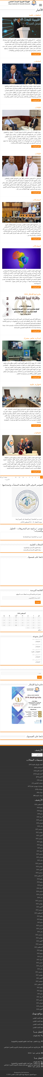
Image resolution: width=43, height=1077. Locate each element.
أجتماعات (40, 767)
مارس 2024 (39, 891)
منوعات (40, 789)
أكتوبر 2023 (39, 907)
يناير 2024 (40, 897)
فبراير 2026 (39, 823)
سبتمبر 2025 (39, 838)
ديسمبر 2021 (39, 972)
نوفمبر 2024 (39, 866)
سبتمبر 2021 (39, 981)
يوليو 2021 (40, 987)
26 (16, 625)
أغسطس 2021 (38, 984)
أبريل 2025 (40, 851)
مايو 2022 (40, 956)
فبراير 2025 (39, 857)
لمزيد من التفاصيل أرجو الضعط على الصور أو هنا (29, 519)
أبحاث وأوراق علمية (37, 764)
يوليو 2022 (40, 950)
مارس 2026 (39, 820)
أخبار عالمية (39, 770)
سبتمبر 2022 (39, 944)
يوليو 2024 (40, 879)
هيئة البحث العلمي (38, 1018)
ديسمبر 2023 (39, 900)
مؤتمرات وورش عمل (37, 786)
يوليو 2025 (40, 841)
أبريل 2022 (40, 959)
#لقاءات (38, 107)
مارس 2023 (39, 925)
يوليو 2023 (40, 916)
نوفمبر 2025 (39, 832)
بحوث (41, 780)
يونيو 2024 (40, 882)
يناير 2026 (40, 826)
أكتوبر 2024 (39, 869)
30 (15, 477)
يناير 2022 (40, 969)
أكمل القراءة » (36, 54)
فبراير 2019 (39, 1006)
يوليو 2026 (40, 807)
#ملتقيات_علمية (35, 15)
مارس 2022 (39, 962)
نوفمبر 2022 (39, 938)
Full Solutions (25, 1072)
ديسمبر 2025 (39, 829)
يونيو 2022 (40, 953)
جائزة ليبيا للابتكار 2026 (32, 294)
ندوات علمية (39, 795)
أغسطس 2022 (38, 947)
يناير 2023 (40, 931)
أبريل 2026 (40, 817)
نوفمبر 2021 (39, 975)
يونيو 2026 (40, 810)
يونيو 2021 (40, 990)
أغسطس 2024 (38, 876)
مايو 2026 (40, 813)
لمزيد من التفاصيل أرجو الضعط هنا (32, 537)
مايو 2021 (40, 993)
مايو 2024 (40, 885)
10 (23, 477)
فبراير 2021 (39, 1003)
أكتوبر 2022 (39, 941)
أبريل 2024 (40, 888)
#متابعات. (37, 61)
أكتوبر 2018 (39, 1009)
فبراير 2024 (39, 894)
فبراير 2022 (39, 966)
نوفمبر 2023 (39, 903)
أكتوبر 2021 (39, 978)
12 (16, 620)
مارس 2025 (39, 854)
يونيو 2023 (40, 919)
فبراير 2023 (39, 928)
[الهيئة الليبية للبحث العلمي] (21, 3)
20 (19, 477)
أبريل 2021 (40, 997)
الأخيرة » (7, 479)
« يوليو (40, 630)
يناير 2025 (40, 860)
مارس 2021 (39, 1000)
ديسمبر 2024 (39, 863)
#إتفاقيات (37, 433)
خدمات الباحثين (38, 783)
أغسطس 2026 (38, 804)
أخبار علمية (40, 774)
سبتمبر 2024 (39, 872)
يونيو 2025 (40, 845)
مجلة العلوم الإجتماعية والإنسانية (32, 550)
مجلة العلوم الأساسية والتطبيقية (32, 547)
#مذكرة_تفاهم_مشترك (32, 338)
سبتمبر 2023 (39, 910)
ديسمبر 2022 (39, 934)
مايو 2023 (40, 922)
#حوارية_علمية (35, 384)
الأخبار (41, 777)
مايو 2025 (40, 848)
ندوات (41, 792)
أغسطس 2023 (38, 913)
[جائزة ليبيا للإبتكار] (27, 705)
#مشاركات (37, 200)
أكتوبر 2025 (39, 835)
